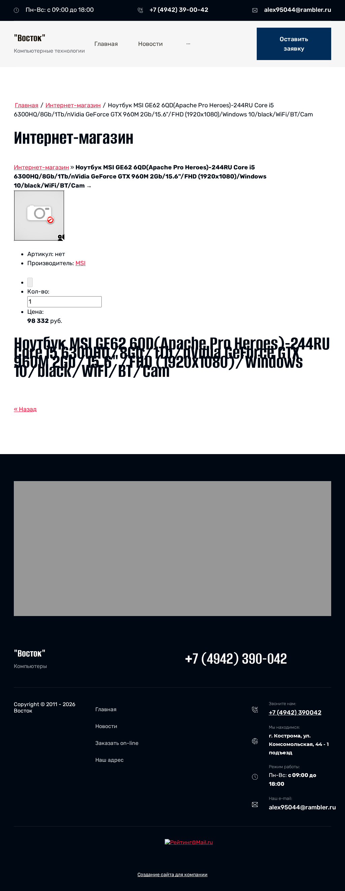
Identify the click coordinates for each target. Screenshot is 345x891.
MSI (80, 263)
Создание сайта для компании (172, 875)
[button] (294, 44)
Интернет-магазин (41, 167)
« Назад (25, 409)
